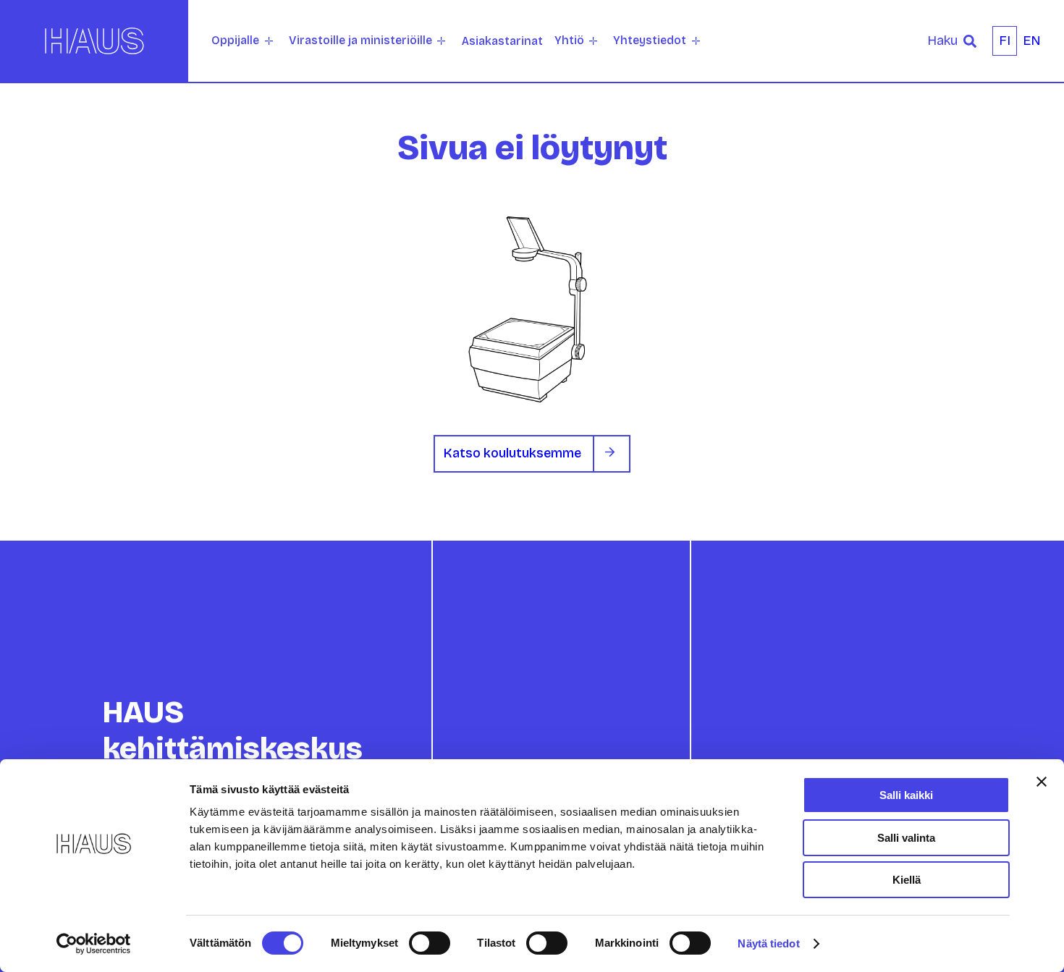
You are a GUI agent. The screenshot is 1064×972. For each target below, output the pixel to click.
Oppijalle (235, 40)
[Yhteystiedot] (696, 41)
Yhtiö (569, 40)
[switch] (429, 943)
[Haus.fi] (94, 41)
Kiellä (906, 880)
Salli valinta (906, 838)
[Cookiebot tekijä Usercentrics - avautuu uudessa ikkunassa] (93, 944)
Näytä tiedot (768, 943)
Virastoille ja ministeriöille (360, 40)
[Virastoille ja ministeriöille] (441, 41)
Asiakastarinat (502, 41)
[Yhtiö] (593, 41)
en (1032, 40)
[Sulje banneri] (1041, 782)
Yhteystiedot (649, 40)
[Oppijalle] (269, 41)
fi (1004, 40)
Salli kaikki (906, 795)
